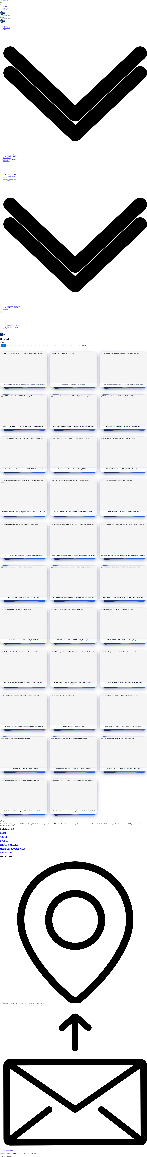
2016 (75, 345)
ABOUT (3, 837)
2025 (19, 345)
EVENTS (4, 841)
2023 (27, 345)
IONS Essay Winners (12, 327)
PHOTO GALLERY (9, 845)
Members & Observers (9, 179)
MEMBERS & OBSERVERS (12, 849)
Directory (6, 329)
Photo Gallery (7, 177)
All (3, 345)
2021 (43, 345)
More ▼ (84, 345)
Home (5, 6)
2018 (59, 345)
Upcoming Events (12, 174)
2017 (67, 345)
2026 (11, 345)
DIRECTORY (6, 853)
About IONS (6, 8)
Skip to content (4, 0)
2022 (35, 345)
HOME (3, 833)
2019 (51, 345)
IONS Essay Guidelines (13, 325)
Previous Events (11, 176)
